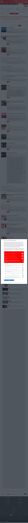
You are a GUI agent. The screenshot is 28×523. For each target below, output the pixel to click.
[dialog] (14, 261)
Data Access (14, 282)
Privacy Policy (17, 282)
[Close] (25, 240)
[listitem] (14, 252)
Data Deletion (10, 282)
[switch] (22, 253)
